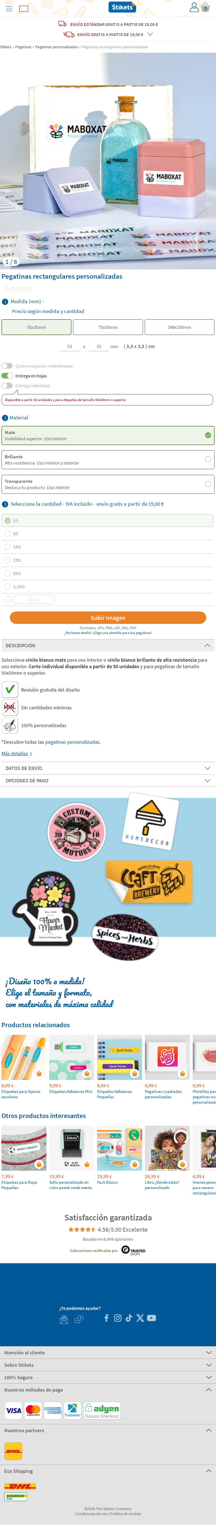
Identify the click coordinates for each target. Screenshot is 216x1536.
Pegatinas (23, 46)
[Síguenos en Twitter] (140, 1318)
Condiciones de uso (91, 1513)
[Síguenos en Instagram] (117, 1318)
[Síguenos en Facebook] (106, 1318)
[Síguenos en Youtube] (151, 1318)
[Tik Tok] (128, 1318)
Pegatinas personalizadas (56, 46)
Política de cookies (125, 1513)
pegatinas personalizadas (72, 742)
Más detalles (14, 753)
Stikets (5, 46)
